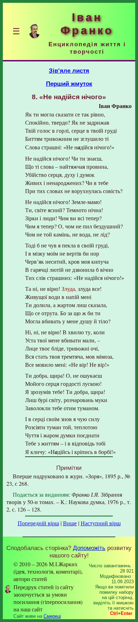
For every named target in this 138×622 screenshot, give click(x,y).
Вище (70, 523)
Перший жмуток (69, 83)
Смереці (52, 616)
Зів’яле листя (69, 70)
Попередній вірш (38, 523)
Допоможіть (89, 547)
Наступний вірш (101, 523)
